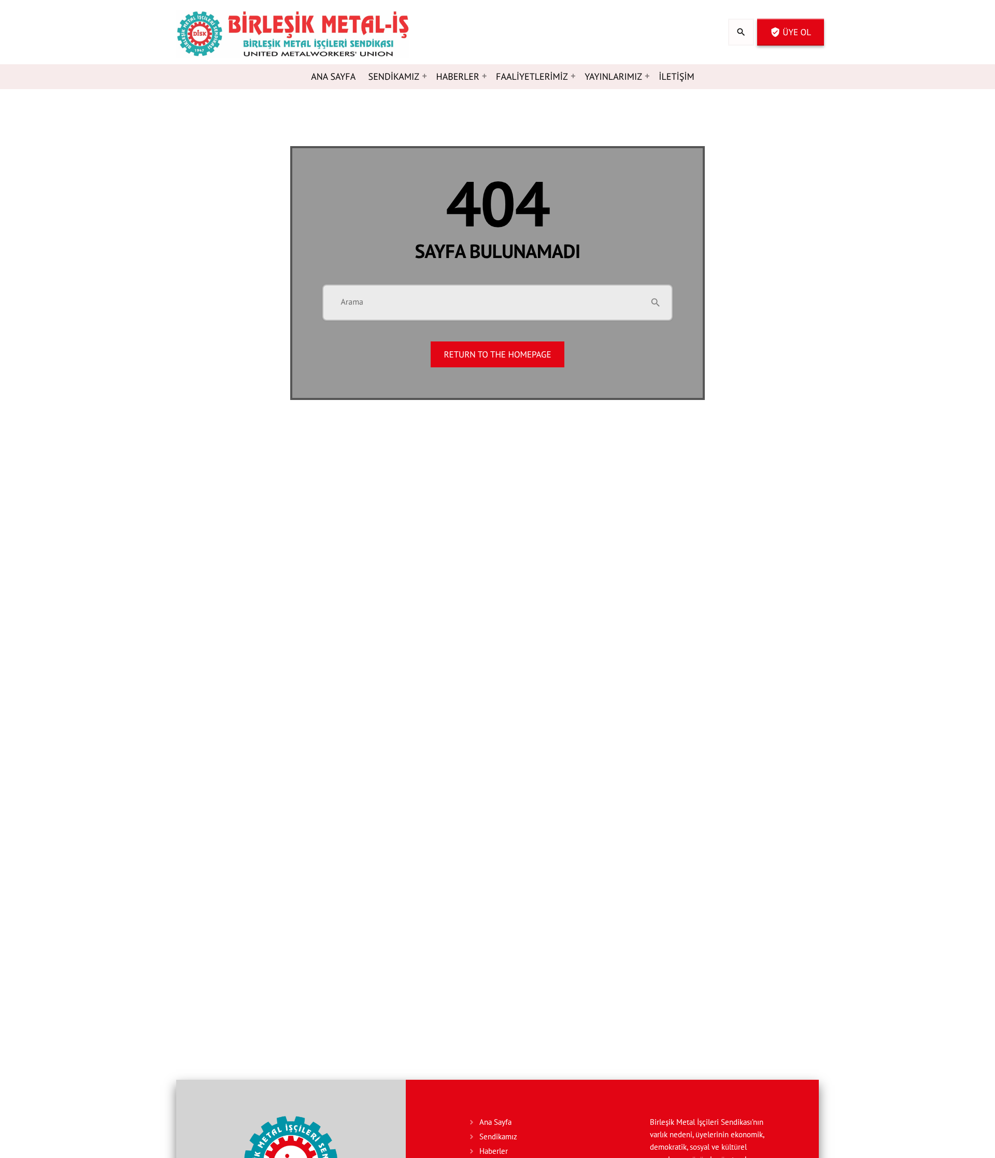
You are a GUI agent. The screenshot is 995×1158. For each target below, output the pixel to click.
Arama (351, 302)
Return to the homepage (497, 354)
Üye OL (790, 32)
